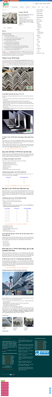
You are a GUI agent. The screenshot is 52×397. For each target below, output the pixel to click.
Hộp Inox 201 (38, 25)
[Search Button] (33, 4)
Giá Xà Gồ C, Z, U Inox (40, 53)
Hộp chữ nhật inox (39, 26)
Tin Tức (40, 3)
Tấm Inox (38, 35)
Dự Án (44, 3)
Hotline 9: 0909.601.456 (5, 395)
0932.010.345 (40, 349)
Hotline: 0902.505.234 (6, 0)
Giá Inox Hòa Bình (40, 15)
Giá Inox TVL (39, 19)
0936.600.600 (8, 355)
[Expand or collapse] (32, 34)
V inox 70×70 (8, 51)
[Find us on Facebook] (48, 0)
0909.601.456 (8, 359)
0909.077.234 (8, 358)
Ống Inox (38, 29)
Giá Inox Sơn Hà (39, 11)
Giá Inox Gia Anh (39, 13)
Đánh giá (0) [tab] (9, 27)
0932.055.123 (8, 361)
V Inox (23, 24)
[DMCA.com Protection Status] (12, 374)
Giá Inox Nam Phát (40, 17)
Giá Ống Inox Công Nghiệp (40, 32)
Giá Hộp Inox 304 (39, 24)
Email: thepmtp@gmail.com (14, 0)
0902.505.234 (8, 362)
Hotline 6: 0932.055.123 (5, 390)
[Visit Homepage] (5, 4)
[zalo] (50, 391)
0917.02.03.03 (8, 360)
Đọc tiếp (14, 329)
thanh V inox (6, 63)
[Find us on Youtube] (49, 0)
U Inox (38, 39)
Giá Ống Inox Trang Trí (39, 33)
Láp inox (38, 51)
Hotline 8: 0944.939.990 (5, 393)
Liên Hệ (48, 3)
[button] (2, 11)
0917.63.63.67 (40, 342)
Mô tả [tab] (5, 27)
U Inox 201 (38, 42)
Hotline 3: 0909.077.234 (5, 385)
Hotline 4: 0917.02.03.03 (5, 387)
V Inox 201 (38, 45)
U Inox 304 (38, 41)
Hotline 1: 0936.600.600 (5, 382)
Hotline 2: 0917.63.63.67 (5, 384)
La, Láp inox (39, 48)
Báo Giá (37, 3)
